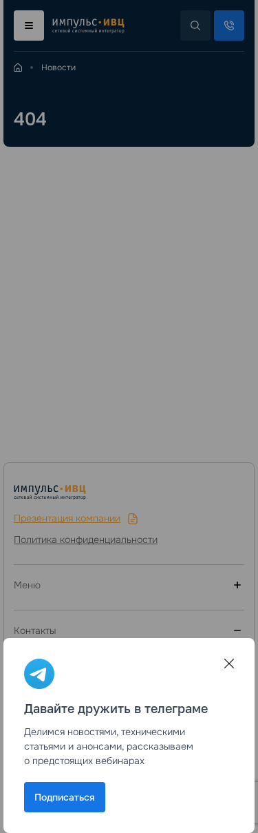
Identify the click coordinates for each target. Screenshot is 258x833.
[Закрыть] (229, 663)
